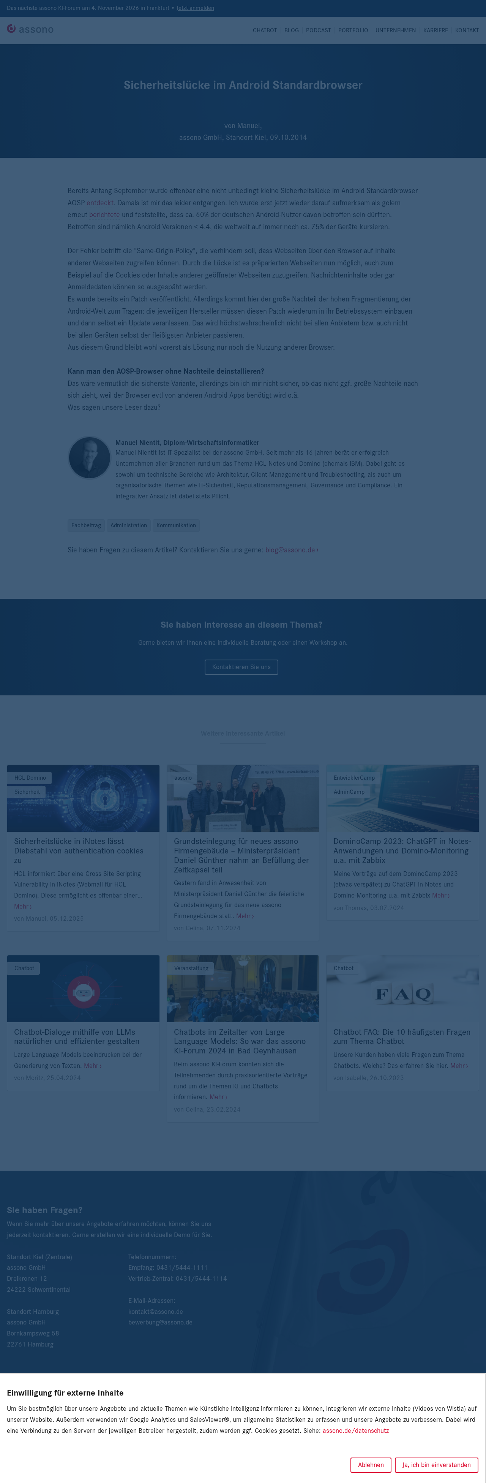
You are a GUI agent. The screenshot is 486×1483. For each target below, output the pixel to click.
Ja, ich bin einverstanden (436, 1465)
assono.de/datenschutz (356, 1430)
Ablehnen (371, 1465)
